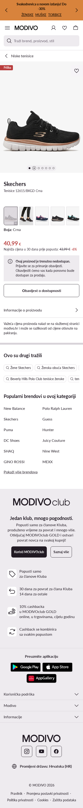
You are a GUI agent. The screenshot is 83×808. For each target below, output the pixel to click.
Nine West (50, 451)
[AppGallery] (41, 678)
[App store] (57, 667)
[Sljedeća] (76, 10)
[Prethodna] (6, 10)
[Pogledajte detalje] (76, 310)
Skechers (15, 183)
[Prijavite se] (53, 27)
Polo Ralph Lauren (57, 408)
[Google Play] (26, 667)
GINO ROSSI (14, 461)
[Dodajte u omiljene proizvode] (77, 70)
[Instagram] (26, 751)
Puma (8, 429)
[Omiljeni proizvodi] (64, 27)
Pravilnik (16, 793)
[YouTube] (41, 751)
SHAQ (9, 451)
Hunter (48, 429)
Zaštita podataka (64, 800)
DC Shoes (12, 440)
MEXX (47, 461)
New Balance (14, 408)
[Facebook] (56, 751)
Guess (47, 419)
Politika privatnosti (20, 800)
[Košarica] (75, 27)
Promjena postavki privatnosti (47, 793)
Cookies (42, 800)
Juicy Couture (53, 440)
